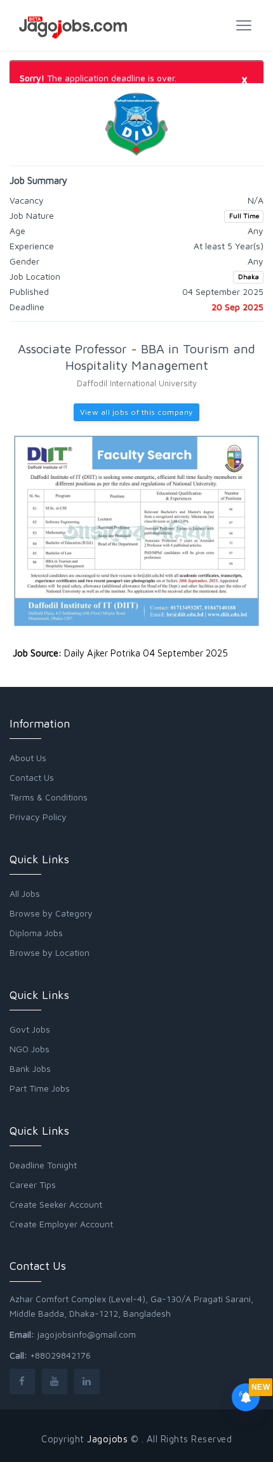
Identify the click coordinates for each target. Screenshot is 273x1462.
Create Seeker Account (56, 1204)
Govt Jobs (30, 1029)
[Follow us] (22, 1381)
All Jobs (25, 893)
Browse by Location (50, 952)
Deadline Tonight (43, 1164)
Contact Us (32, 777)
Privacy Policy (38, 816)
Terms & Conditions (49, 797)
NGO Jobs (30, 1048)
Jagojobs (107, 1438)
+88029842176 (60, 1355)
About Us (28, 757)
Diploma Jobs (36, 932)
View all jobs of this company (136, 412)
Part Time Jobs (40, 1088)
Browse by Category (51, 913)
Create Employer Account (61, 1223)
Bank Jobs (30, 1068)
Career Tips (33, 1184)
